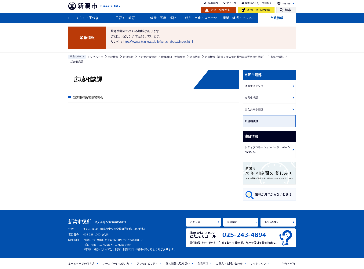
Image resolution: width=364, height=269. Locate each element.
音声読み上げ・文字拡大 (258, 3)
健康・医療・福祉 (163, 18)
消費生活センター (255, 86)
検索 (288, 10)
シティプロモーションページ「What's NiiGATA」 (267, 150)
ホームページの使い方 (116, 263)
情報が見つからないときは (273, 194)
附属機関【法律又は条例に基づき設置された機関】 (235, 56)
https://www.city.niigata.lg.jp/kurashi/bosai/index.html (158, 41)
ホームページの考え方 (81, 263)
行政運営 (128, 56)
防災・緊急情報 (221, 10)
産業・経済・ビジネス (239, 18)
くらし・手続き (87, 18)
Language (285, 3)
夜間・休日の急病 (258, 10)
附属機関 (195, 56)
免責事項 (203, 263)
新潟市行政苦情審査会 (88, 97)
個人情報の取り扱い (178, 263)
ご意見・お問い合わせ (229, 263)
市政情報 (276, 18)
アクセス (231, 3)
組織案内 (213, 3)
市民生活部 (277, 56)
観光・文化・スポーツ (201, 18)
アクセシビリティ (147, 263)
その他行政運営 (147, 56)
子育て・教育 (125, 18)
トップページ (95, 56)
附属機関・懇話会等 (173, 56)
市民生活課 (251, 97)
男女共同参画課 (254, 109)
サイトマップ (258, 263)
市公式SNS (271, 222)
